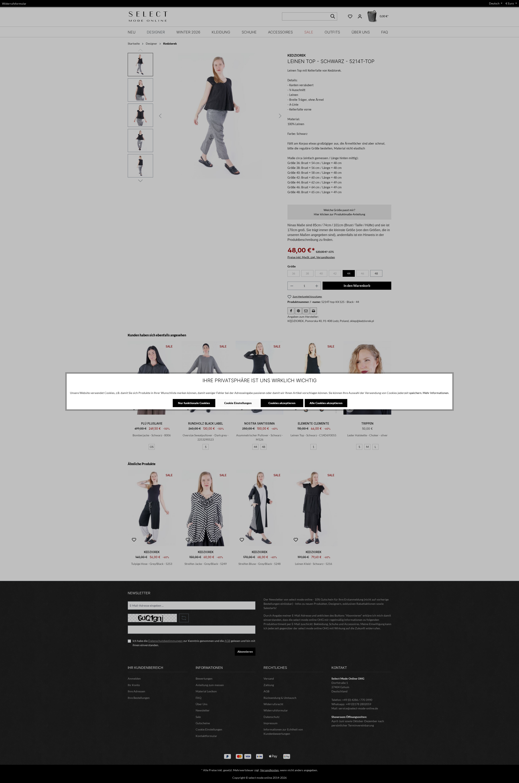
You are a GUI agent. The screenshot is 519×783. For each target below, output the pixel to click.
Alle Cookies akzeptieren (326, 403)
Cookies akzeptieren (281, 403)
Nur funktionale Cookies (194, 403)
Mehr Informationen (435, 393)
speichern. (415, 393)
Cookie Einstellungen (238, 403)
